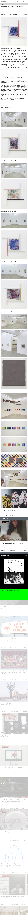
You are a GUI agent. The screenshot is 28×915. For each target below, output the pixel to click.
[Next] (27, 530)
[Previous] (1, 530)
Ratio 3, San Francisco (7, 105)
